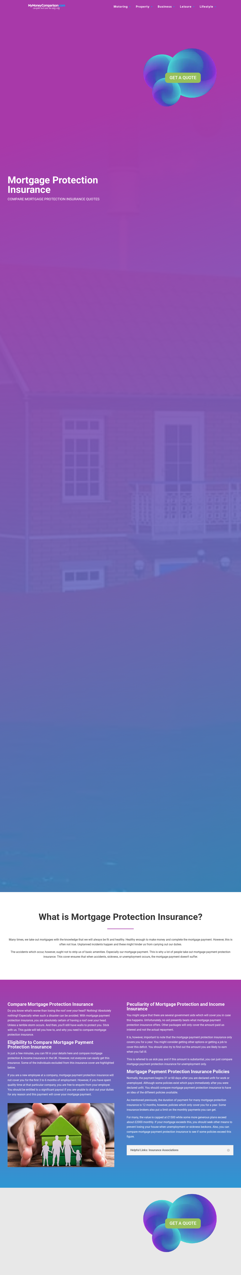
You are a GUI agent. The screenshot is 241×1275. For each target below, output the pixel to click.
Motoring (121, 6)
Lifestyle (206, 6)
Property (143, 6)
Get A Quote (183, 77)
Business (165, 6)
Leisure (186, 6)
